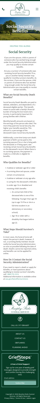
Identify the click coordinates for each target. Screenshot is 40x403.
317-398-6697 (23, 325)
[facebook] (20, 319)
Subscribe (20, 383)
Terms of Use (20, 398)
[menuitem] (20, 334)
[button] (37, 9)
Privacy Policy (9, 398)
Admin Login (31, 398)
